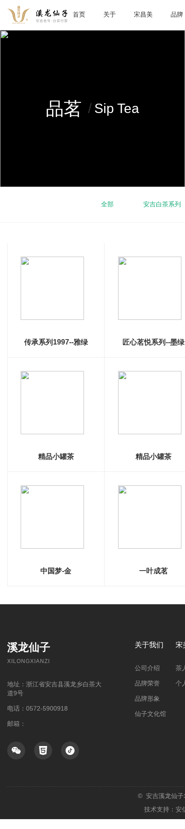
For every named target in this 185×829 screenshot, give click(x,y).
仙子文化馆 (150, 713)
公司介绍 (147, 668)
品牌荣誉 (147, 683)
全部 (107, 204)
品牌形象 (147, 698)
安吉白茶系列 (162, 204)
